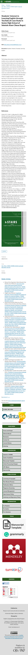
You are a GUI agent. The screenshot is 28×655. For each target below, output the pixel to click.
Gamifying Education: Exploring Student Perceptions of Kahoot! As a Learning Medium (15, 294)
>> (9, 397)
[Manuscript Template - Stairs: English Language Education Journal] (14, 529)
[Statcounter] (5, 584)
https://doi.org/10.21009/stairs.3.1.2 (12, 44)
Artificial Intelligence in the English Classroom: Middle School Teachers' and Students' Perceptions (15, 352)
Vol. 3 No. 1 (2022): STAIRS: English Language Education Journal (12, 7)
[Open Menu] (1, 1)
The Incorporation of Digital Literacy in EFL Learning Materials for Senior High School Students (15, 363)
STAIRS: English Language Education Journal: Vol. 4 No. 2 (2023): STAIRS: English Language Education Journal (15, 324)
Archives (8, 5)
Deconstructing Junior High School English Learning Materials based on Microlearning (14, 285)
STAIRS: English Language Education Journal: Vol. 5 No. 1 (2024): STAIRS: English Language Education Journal (15, 313)
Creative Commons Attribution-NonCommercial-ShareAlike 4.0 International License (14, 636)
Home (3, 5)
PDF (5, 251)
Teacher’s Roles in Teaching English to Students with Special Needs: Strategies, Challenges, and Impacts (14, 387)
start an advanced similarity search (16, 400)
